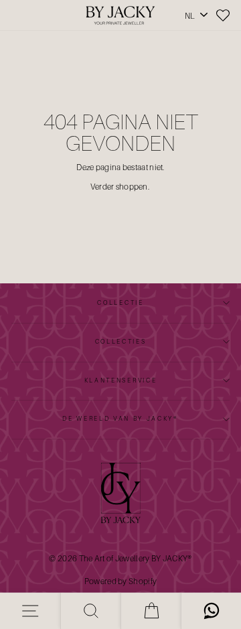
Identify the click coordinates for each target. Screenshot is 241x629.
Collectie (120, 302)
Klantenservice (120, 380)
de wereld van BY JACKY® (120, 418)
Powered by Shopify (120, 581)
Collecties (121, 341)
